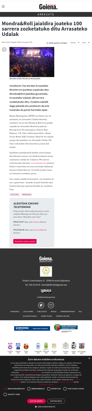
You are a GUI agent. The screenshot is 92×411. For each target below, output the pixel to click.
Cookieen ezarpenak (66, 382)
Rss (80, 311)
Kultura (14, 195)
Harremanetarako (67, 311)
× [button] (89, 358)
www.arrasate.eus (38, 162)
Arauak (54, 311)
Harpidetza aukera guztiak (25, 241)
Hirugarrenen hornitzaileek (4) (30, 372)
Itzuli (84, 43)
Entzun (73, 43)
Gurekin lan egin (62, 316)
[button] (46, 406)
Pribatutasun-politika (46, 384)
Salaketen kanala (30, 316)
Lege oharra (28, 311)
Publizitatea (42, 311)
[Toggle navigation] (3, 6)
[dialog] (46, 383)
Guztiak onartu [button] (36, 401)
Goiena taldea (46, 316)
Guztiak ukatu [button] (56, 401)
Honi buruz (14, 311)
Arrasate (46, 14)
